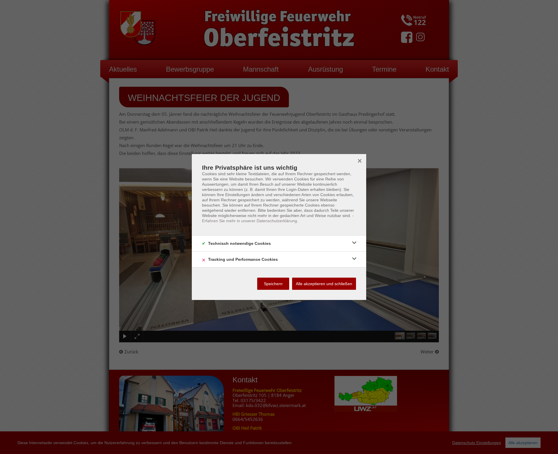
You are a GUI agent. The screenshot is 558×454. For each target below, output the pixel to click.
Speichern (273, 283)
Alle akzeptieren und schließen (324, 283)
